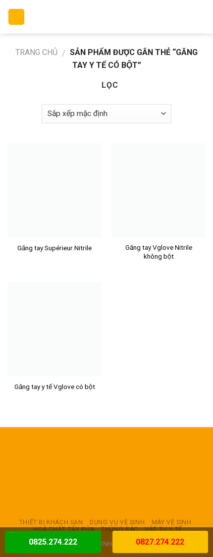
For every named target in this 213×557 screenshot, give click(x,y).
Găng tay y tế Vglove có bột (54, 386)
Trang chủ (36, 52)
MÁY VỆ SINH (172, 522)
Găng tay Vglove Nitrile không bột (158, 251)
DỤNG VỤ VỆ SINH (117, 522)
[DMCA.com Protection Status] (106, 472)
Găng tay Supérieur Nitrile (54, 248)
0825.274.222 (53, 542)
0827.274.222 (160, 542)
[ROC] (106, 17)
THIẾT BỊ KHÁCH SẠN (51, 522)
